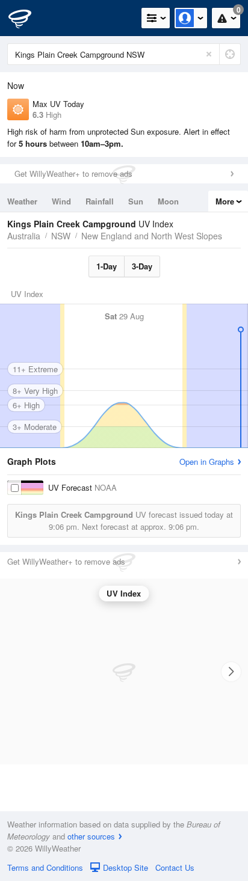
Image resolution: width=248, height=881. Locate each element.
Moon (168, 201)
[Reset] (209, 54)
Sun (135, 201)
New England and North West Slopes (151, 236)
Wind (61, 201)
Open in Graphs (206, 461)
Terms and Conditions (45, 867)
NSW (60, 236)
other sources (91, 836)
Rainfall (99, 201)
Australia (23, 236)
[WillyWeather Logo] (27, 18)
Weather (22, 201)
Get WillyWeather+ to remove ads (73, 173)
